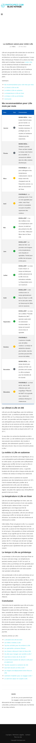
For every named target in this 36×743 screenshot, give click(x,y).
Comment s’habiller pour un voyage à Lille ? (18, 676)
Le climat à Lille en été (11, 87)
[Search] (34, 14)
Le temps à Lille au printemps (13, 96)
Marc (14, 46)
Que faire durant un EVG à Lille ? (14, 668)
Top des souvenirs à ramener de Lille (16, 665)
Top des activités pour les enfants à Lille (17, 645)
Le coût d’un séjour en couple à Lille (15, 679)
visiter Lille (28, 62)
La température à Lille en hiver (14, 93)
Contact (27, 735)
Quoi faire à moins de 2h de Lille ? (15, 657)
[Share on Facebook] (16, 687)
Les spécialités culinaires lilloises (15, 648)
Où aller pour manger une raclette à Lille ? (18, 654)
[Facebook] (17, 728)
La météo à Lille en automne (13, 90)
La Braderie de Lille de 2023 (13, 640)
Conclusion (7, 99)
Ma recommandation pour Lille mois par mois (19, 85)
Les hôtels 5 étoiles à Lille (12, 642)
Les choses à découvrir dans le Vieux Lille (17, 651)
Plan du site (18, 737)
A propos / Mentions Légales (15, 735)
